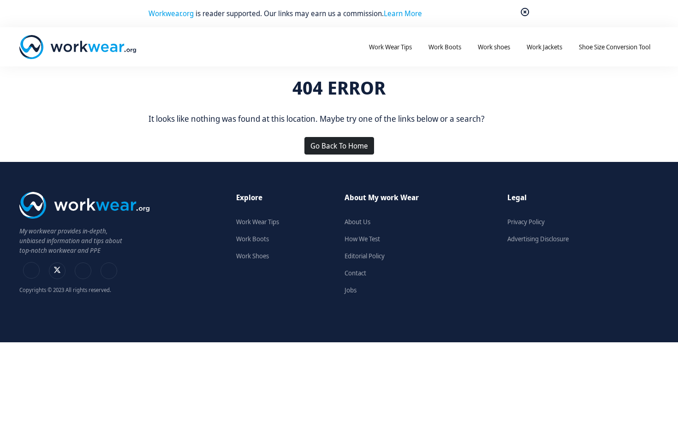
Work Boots (252, 238)
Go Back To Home (339, 146)
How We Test (362, 238)
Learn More (403, 13)
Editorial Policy (365, 255)
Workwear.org (172, 13)
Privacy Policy (526, 221)
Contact (355, 272)
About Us (357, 221)
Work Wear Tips (257, 221)
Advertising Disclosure (538, 238)
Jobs (351, 290)
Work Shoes (252, 255)
